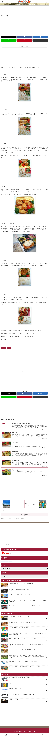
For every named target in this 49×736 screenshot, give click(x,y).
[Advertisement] (24, 11)
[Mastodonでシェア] (19, 471)
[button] (40, 40)
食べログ (9, 348)
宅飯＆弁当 (4, 348)
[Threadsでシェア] (19, 474)
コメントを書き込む (24, 515)
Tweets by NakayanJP (6, 561)
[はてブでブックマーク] (41, 474)
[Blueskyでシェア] (30, 471)
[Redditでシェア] (30, 474)
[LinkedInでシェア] (30, 478)
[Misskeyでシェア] (41, 471)
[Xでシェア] (8, 471)
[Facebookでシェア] (8, 474)
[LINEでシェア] (8, 478)
